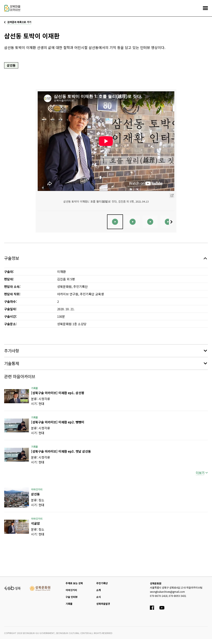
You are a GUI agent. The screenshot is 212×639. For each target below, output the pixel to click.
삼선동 (11, 65)
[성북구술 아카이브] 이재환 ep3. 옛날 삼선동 (61, 451)
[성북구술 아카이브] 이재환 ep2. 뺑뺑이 (57, 422)
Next (172, 222)
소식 (98, 597)
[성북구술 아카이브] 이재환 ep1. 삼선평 (57, 393)
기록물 (69, 603)
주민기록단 (102, 583)
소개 (98, 590)
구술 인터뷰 (72, 597)
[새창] (16, 396)
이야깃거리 (71, 590)
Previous (39, 222)
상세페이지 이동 (171, 195)
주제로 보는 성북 (74, 583)
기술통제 (11, 363)
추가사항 (11, 351)
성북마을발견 (103, 603)
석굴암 (35, 523)
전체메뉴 (205, 8)
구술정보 (11, 258)
